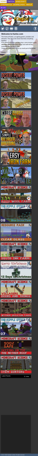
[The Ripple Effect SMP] (35, 28)
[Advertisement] (19, 434)
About (29, 5)
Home (3, 1)
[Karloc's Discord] (16, 28)
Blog (3, 8)
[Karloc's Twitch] (7, 28)
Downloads (19, 5)
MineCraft (21, 1)
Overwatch (6, 5)
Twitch (10, 1)
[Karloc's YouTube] (11, 28)
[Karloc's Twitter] (2, 28)
